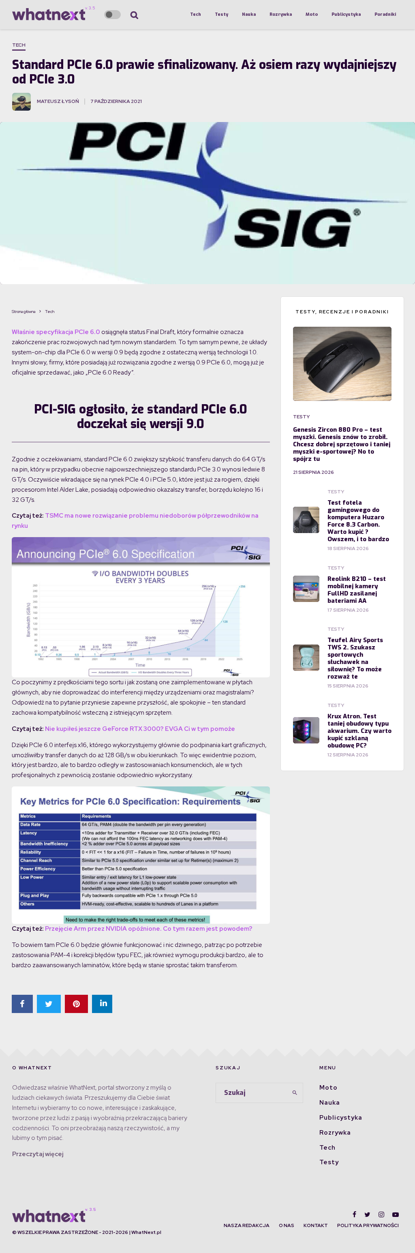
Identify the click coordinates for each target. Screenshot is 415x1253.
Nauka (249, 14)
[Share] (22, 1004)
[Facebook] (354, 1214)
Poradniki (385, 14)
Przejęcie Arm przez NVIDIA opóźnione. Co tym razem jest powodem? (148, 929)
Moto (312, 14)
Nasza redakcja (247, 1225)
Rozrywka (281, 14)
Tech (195, 14)
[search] (295, 1093)
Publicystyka (346, 14)
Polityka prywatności (368, 1225)
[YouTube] (395, 1214)
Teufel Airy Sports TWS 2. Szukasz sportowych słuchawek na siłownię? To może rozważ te (355, 658)
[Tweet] (49, 1004)
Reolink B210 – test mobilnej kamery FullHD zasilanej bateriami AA (356, 589)
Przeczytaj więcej (37, 1154)
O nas (286, 1225)
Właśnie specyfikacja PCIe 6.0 (56, 332)
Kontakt (316, 1225)
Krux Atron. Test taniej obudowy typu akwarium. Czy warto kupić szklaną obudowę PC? (359, 731)
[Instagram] (381, 1214)
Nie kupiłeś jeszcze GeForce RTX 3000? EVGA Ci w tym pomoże (140, 729)
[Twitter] (367, 1214)
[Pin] (76, 1004)
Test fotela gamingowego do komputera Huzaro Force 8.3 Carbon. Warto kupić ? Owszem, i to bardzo (358, 521)
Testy (221, 14)
